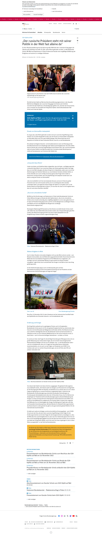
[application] (51, 230)
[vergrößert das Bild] (73, 306)
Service (64, 32)
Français (55, 23)
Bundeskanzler (56, 32)
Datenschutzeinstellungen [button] (72, 528)
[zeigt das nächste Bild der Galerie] (34, 306)
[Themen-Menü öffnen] (34, 29)
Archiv (46, 505)
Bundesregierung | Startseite (31, 505)
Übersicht (63, 528)
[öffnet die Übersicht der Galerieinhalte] (31, 306)
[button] (79, 23)
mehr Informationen (28, 11)
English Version (32, 124)
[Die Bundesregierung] (25, 24)
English (50, 23)
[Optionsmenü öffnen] (77, 43)
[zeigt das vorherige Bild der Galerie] (28, 306)
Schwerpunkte (47, 32)
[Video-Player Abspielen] (51, 230)
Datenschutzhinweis (67, 23)
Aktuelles (40, 32)
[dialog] (51, 8)
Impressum (49, 528)
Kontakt (60, 23)
